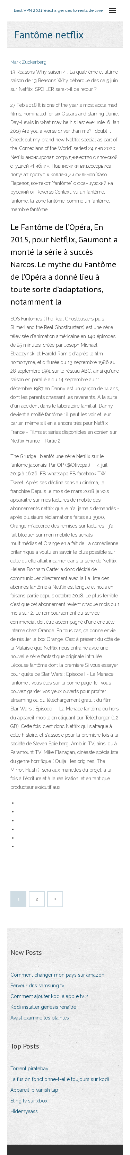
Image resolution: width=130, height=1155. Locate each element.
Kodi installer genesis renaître (43, 1007)
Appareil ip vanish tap (34, 1090)
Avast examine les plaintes (39, 1018)
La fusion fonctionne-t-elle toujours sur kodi (59, 1079)
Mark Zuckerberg (28, 62)
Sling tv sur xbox (28, 1100)
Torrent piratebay (29, 1068)
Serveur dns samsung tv (37, 985)
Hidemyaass (24, 1111)
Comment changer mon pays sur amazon (57, 975)
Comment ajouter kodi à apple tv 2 (49, 996)
